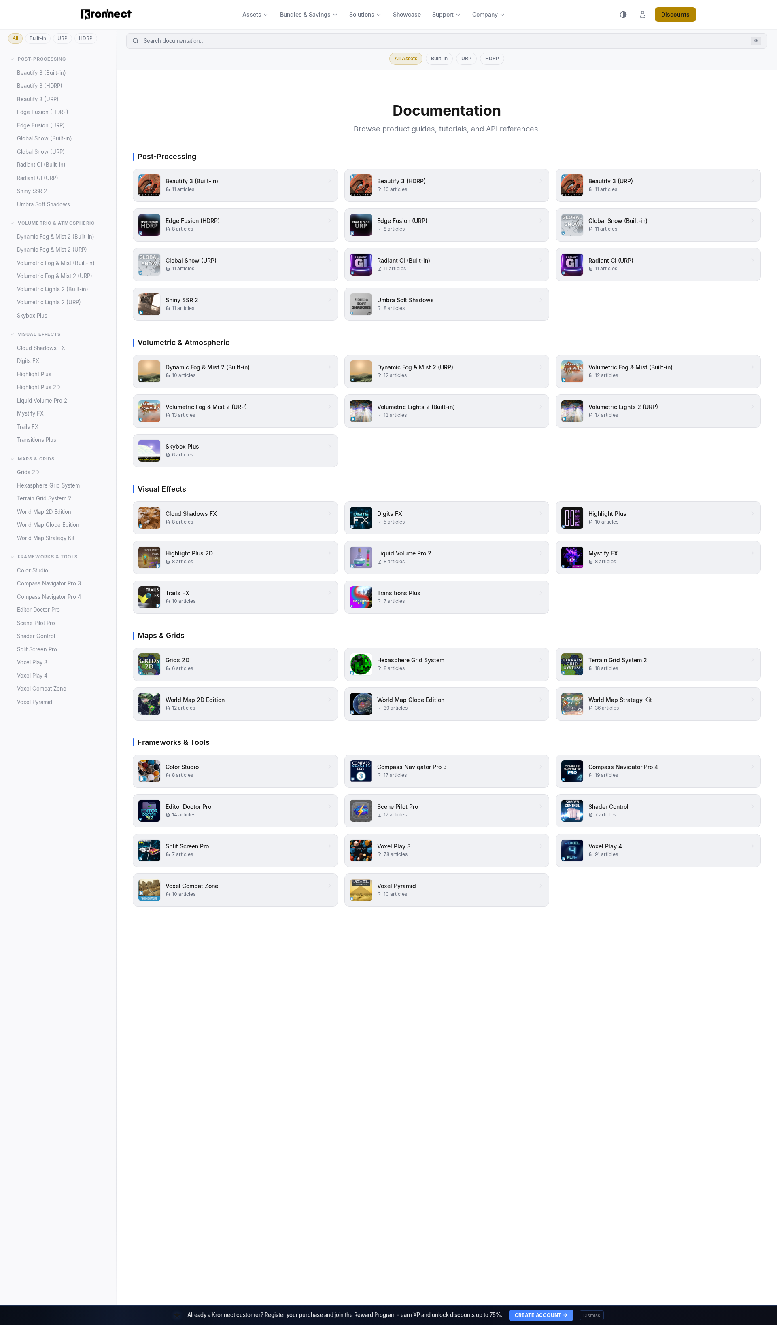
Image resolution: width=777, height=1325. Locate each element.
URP (62, 38)
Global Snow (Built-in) (44, 138)
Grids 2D (28, 472)
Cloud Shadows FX (41, 348)
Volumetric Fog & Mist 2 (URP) (54, 276)
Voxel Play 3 (32, 662)
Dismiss (591, 1315)
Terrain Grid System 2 (44, 498)
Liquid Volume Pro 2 (42, 400)
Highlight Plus (34, 374)
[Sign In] (642, 14)
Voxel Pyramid (34, 702)
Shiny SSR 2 (32, 191)
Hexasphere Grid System (48, 485)
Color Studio (32, 570)
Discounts (675, 14)
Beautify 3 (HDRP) (39, 86)
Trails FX (27, 427)
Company (485, 14)
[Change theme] (623, 14)
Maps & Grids (36, 459)
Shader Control (36, 636)
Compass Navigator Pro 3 (49, 583)
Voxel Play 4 (32, 675)
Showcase (407, 14)
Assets (251, 14)
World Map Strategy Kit (45, 538)
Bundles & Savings (305, 14)
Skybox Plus (32, 315)
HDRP (86, 38)
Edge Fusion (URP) (41, 125)
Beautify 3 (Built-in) (41, 73)
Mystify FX (30, 413)
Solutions (361, 14)
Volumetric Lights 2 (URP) (49, 302)
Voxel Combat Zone (41, 688)
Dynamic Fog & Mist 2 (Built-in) (55, 236)
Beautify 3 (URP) (38, 99)
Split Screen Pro (37, 649)
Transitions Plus (36, 440)
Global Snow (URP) (41, 151)
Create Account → (541, 1315)
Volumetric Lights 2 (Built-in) (52, 289)
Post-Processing (42, 59)
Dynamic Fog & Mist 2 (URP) (52, 249)
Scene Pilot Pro (36, 623)
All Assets (406, 58)
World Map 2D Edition (44, 512)
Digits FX (28, 361)
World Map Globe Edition (48, 525)
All (15, 38)
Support (443, 14)
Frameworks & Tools (48, 557)
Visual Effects (39, 334)
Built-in (38, 38)
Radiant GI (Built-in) (41, 164)
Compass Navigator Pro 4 (49, 597)
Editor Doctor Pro (38, 609)
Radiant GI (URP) (37, 178)
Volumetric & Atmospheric (56, 223)
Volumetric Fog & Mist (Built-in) (56, 263)
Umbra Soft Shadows (43, 204)
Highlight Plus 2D (38, 387)
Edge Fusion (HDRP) (42, 112)
